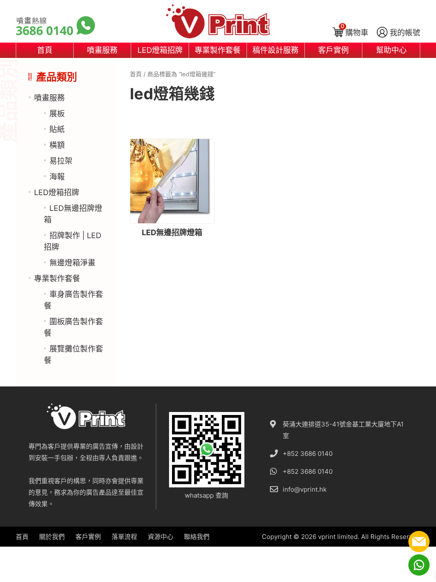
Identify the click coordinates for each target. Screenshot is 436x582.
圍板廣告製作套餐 (73, 327)
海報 (57, 176)
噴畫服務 (102, 50)
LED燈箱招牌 (160, 50)
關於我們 (52, 537)
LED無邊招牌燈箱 (73, 214)
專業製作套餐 (218, 50)
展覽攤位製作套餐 (73, 354)
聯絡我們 (196, 537)
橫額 (57, 145)
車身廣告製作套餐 (73, 300)
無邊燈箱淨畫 (72, 262)
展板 (57, 113)
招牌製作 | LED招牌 (72, 241)
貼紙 (57, 129)
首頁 (44, 50)
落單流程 (124, 537)
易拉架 (60, 160)
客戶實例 (333, 50)
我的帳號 (405, 32)
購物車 (356, 32)
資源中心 (160, 537)
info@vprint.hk (305, 489)
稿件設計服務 (275, 50)
